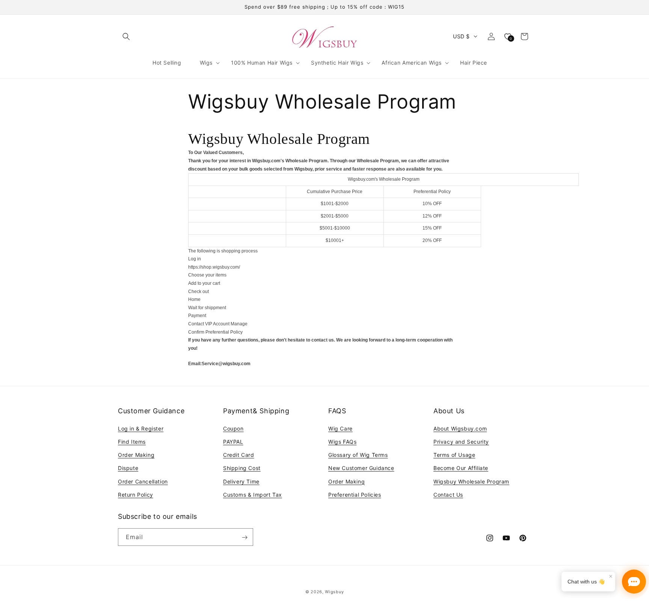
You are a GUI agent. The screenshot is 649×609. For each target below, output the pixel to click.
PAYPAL (233, 441)
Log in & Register (140, 428)
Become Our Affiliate (460, 468)
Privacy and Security (461, 441)
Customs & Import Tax (252, 494)
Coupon (233, 428)
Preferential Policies (354, 494)
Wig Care (340, 428)
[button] (126, 36)
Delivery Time (241, 481)
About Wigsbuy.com (460, 428)
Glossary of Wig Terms (358, 454)
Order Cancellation (143, 481)
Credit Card (238, 454)
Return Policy (135, 494)
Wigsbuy (334, 591)
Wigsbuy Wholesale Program (471, 481)
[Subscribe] (244, 537)
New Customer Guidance (361, 468)
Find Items (132, 441)
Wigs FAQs (342, 441)
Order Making (136, 454)
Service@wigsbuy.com (226, 363)
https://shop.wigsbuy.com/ (214, 267)
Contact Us (448, 494)
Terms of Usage (454, 454)
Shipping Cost (242, 468)
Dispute (128, 468)
